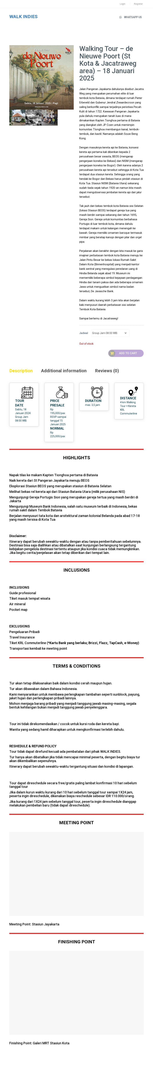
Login (122, 4)
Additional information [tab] (64, 370)
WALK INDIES (23, 16)
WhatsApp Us (133, 17)
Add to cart (128, 353)
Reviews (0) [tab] (107, 370)
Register (138, 4)
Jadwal (83, 333)
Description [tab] (21, 370)
